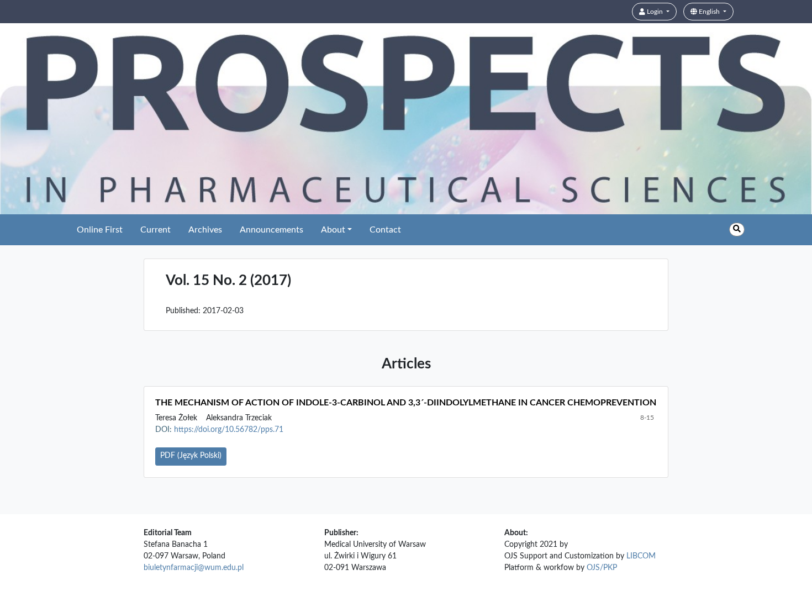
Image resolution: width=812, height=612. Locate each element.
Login (655, 11)
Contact (385, 229)
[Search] (737, 229)
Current (155, 229)
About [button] (333, 229)
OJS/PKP (602, 568)
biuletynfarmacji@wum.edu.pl (194, 568)
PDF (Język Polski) (191, 456)
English (709, 11)
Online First (100, 229)
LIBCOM (641, 556)
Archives (205, 229)
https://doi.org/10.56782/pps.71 (228, 430)
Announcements (271, 229)
